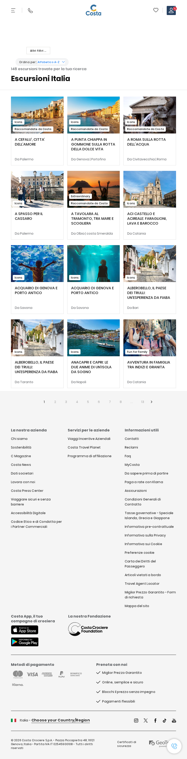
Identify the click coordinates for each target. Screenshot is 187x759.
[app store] (24, 630)
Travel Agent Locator (142, 583)
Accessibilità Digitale (28, 513)
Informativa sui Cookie (143, 544)
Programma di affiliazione (90, 456)
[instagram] (136, 721)
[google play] (25, 642)
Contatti (132, 438)
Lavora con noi (23, 482)
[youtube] (174, 721)
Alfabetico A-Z (49, 62)
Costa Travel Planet (84, 447)
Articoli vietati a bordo (143, 575)
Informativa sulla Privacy (145, 535)
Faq (128, 456)
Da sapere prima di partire (146, 473)
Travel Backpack (155, 10)
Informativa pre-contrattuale (149, 526)
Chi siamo (19, 438)
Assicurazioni (136, 490)
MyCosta (132, 464)
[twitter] (146, 721)
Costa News (21, 464)
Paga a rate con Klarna (144, 482)
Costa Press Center (27, 490)
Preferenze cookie (140, 552)
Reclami (131, 447)
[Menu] (13, 10)
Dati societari (22, 473)
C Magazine (21, 456)
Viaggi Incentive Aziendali (89, 438)
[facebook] (155, 721)
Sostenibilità (21, 447)
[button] (156, 10)
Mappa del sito (137, 606)
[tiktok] (164, 721)
